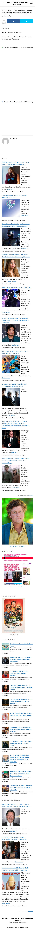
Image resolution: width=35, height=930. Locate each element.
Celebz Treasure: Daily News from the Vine (17, 919)
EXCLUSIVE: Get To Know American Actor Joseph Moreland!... (19, 673)
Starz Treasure (22, 586)
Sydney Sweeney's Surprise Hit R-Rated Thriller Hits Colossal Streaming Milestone (16, 256)
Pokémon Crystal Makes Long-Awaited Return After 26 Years (14, 196)
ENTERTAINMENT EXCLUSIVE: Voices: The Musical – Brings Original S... (21, 701)
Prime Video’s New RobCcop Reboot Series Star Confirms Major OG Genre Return (16, 225)
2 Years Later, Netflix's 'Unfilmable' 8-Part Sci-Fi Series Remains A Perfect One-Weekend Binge (15, 461)
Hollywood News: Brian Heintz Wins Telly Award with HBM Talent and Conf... (20, 774)
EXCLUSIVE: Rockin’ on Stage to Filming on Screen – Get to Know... (21, 743)
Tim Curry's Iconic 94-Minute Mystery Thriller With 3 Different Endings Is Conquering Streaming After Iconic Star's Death (15, 424)
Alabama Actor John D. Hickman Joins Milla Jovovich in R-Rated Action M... (21, 788)
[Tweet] (26, 21)
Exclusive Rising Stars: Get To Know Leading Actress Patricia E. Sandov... (21, 687)
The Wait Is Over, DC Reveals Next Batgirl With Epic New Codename (15, 352)
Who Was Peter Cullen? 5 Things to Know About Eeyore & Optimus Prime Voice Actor (16, 805)
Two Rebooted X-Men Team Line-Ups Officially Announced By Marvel (14, 385)
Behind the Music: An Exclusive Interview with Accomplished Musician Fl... (20, 659)
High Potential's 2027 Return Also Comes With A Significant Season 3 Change (15, 163)
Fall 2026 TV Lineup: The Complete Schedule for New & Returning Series (14, 838)
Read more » (11, 189)
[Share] (13, 21)
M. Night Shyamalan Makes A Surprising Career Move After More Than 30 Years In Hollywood (15, 320)
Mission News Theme (12, 927)
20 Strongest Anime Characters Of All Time (16, 287)
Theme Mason (30, 495)
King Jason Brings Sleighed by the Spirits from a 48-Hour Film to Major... (20, 729)
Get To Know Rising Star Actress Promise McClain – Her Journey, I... (21, 715)
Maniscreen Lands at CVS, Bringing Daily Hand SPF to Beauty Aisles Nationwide (15, 869)
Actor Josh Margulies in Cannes (17, 546)
